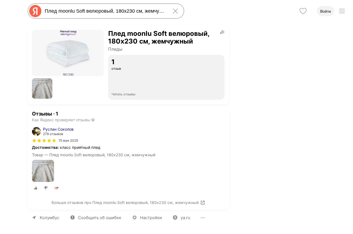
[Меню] (341, 11)
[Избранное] (303, 11)
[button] (42, 88)
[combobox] (104, 11)
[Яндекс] (35, 11)
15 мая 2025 (68, 140)
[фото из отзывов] (43, 171)
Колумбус (49, 217)
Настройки (151, 217)
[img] (44, 140)
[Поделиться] (222, 32)
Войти (325, 11)
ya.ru (185, 217)
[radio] (36, 188)
